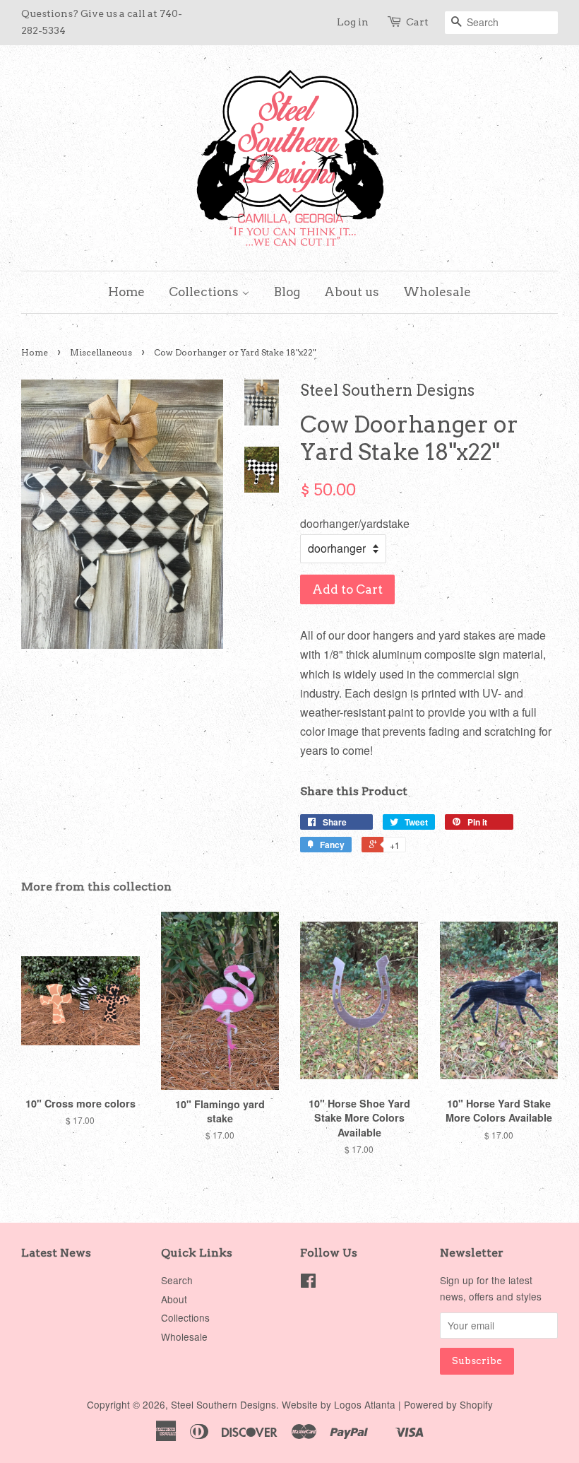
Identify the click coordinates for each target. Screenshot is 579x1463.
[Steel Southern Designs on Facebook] (308, 1283)
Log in (353, 22)
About (174, 1299)
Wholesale (437, 292)
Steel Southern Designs (223, 1404)
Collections (205, 292)
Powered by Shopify (448, 1404)
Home (126, 292)
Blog (287, 292)
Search (177, 1280)
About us (351, 292)
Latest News (56, 1252)
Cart (417, 22)
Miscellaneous (101, 352)
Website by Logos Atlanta (338, 1404)
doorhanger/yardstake (355, 523)
